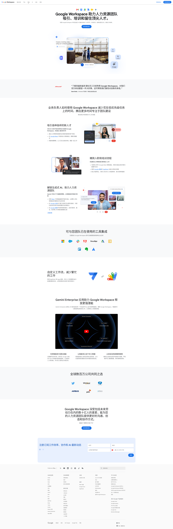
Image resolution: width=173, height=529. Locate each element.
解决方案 (19, 2)
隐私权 (57, 523)
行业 (29, 2)
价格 (36, 2)
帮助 (80, 523)
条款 (61, 523)
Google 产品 (74, 523)
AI (32, 2)
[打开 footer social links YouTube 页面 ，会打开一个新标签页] (64, 468)
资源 (41, 2)
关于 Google (67, 523)
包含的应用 (50, 475)
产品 (24, 2)
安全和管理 (66, 475)
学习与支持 (114, 475)
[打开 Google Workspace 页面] (8, 2)
